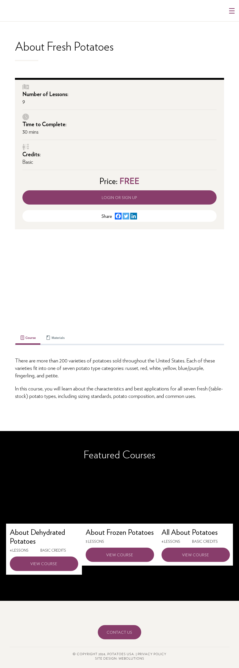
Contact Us (119, 632)
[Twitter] (126, 216)
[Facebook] (118, 216)
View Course (43, 563)
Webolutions (131, 658)
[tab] (28, 338)
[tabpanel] (119, 378)
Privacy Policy (152, 654)
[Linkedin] (133, 216)
